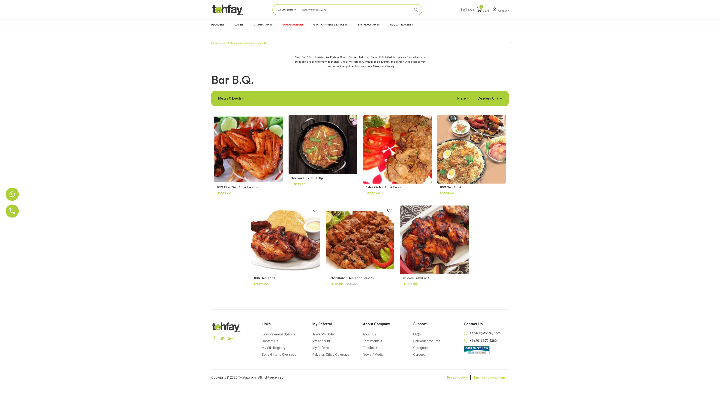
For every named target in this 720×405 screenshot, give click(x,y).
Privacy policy (457, 377)
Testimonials (372, 341)
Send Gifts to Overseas (279, 354)
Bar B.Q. (262, 43)
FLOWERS (217, 24)
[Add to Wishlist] (278, 120)
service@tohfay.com (485, 333)
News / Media (373, 354)
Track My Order (323, 334)
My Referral (320, 348)
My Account (321, 341)
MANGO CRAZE (293, 24)
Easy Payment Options (278, 334)
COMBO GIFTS (263, 24)
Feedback (370, 348)
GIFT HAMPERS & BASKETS (330, 24)
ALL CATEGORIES (401, 24)
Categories (421, 348)
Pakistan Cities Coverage (331, 354)
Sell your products (426, 341)
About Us (369, 334)
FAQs (417, 334)
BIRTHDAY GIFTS (369, 24)
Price (462, 98)
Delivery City (488, 98)
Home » (215, 43)
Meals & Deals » (229, 43)
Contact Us (270, 341)
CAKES (238, 24)
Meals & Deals (230, 98)
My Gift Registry (274, 348)
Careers (419, 354)
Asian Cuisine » (247, 43)
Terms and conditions (489, 377)
